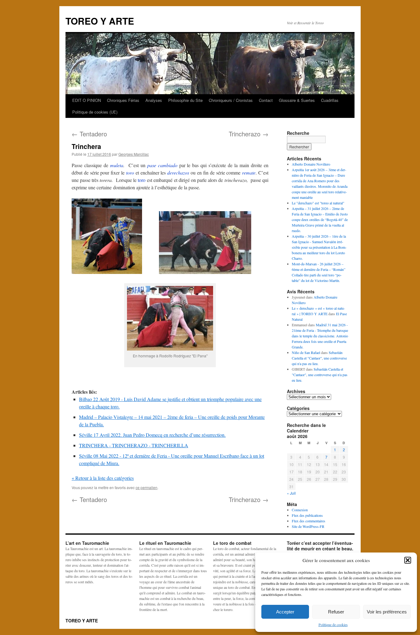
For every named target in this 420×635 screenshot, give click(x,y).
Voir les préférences (387, 611)
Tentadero (89, 133)
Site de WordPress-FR (308, 526)
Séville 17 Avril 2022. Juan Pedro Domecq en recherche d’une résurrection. (152, 435)
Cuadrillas (330, 100)
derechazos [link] (178, 172)
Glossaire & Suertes (297, 100)
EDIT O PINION (86, 100)
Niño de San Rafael (306, 352)
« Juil (291, 493)
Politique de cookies (333, 624)
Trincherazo (248, 133)
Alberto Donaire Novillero (311, 164)
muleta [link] (116, 165)
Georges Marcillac (133, 154)
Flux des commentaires (308, 520)
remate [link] (249, 172)
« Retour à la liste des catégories (103, 478)
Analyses (153, 100)
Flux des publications (307, 515)
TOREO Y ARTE (99, 20)
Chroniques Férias (123, 100)
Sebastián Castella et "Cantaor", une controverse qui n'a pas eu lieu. (319, 358)
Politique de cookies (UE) (94, 112)
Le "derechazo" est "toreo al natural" (318, 202)
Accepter (285, 611)
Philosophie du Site (185, 100)
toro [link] (130, 172)
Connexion (300, 509)
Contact (266, 100)
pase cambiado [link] (162, 165)
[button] (408, 560)
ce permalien (146, 487)
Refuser (336, 611)
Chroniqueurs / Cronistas (231, 100)
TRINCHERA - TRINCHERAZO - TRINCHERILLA (133, 445)
